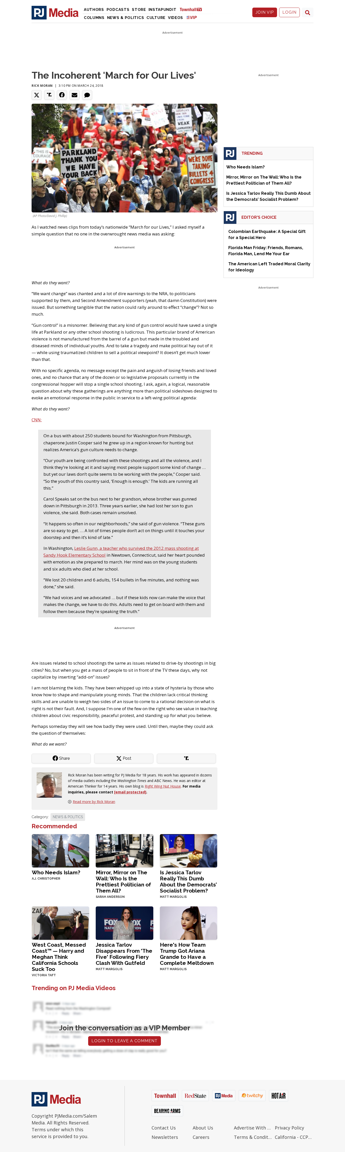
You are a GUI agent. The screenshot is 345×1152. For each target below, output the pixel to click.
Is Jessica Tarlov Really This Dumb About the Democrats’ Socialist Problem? (188, 881)
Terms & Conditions (253, 1137)
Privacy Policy (289, 1128)
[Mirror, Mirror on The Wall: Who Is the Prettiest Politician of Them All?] (124, 850)
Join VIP (265, 12)
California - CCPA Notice (294, 1137)
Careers (201, 1137)
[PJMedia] (55, 12)
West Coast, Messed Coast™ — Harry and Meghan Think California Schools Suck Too (59, 957)
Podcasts (118, 9)
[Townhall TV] (193, 9)
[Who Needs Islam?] (60, 850)
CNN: (37, 420)
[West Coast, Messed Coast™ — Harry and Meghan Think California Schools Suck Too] (60, 922)
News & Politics (125, 17)
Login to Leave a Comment (124, 1040)
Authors (94, 9)
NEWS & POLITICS (68, 817)
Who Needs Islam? (56, 872)
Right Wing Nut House (163, 786)
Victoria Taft (44, 975)
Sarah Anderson (110, 897)
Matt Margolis (173, 897)
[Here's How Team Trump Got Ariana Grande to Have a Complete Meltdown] (188, 922)
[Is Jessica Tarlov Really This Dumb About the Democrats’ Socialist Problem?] (188, 850)
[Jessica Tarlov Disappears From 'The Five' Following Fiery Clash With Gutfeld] (124, 922)
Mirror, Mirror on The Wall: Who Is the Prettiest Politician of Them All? (123, 881)
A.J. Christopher (46, 878)
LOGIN (289, 12)
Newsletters (165, 1137)
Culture (155, 17)
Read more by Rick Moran (94, 801)
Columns (94, 17)
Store (139, 9)
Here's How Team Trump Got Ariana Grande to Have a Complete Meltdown (187, 954)
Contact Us (164, 1128)
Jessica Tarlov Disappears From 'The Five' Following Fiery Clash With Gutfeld (124, 954)
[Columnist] (51, 784)
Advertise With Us (253, 1128)
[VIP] (191, 17)
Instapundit (163, 9)
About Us (203, 1128)
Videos (175, 17)
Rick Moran (42, 85)
